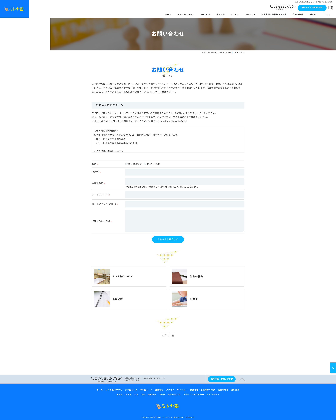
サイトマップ (213, 394)
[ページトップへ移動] (242, 379)
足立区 (165, 335)
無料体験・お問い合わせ (312, 8)
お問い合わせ (153, 164)
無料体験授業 (135, 164)
